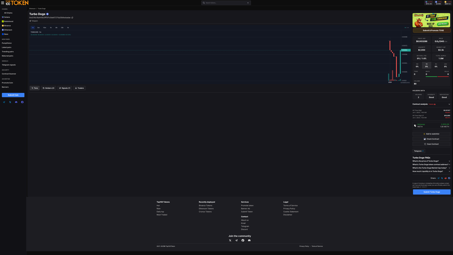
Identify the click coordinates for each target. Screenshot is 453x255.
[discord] (16, 102)
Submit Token (247, 211)
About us (245, 220)
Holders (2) (49, 88)
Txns (36, 88)
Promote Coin (7, 83)
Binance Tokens (205, 205)
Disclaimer (287, 215)
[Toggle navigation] (2, 3)
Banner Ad (245, 208)
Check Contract (433, 139)
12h (62, 27)
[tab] (417, 65)
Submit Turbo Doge (432, 192)
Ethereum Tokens (206, 208)
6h (56, 27)
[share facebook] (449, 178)
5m (38, 27)
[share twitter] (442, 178)
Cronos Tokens (205, 211)
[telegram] (4, 102)
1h (51, 27)
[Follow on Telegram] (236, 240)
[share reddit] (446, 178)
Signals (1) (66, 88)
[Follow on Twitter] (230, 240)
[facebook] (22, 102)
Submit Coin (13, 95)
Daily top (160, 211)
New (158, 208)
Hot (158, 205)
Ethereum (32, 8)
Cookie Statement (290, 211)
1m (33, 27)
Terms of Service (290, 205)
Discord (244, 229)
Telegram (35, 21)
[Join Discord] (249, 240)
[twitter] (10, 102)
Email (243, 223)
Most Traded (162, 215)
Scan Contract (433, 144)
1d (68, 27)
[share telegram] (438, 178)
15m (44, 27)
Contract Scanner (9, 74)
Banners (5, 87)
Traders (81, 88)
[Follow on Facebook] (243, 240)
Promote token (247, 205)
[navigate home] (17, 2)
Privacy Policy (289, 208)
